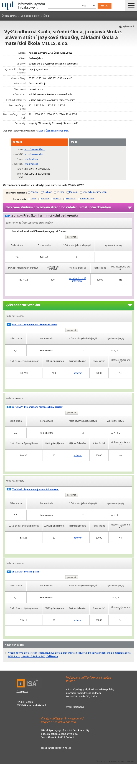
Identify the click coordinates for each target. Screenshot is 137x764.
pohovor (77, 372)
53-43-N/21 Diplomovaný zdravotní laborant (35, 489)
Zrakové (35, 191)
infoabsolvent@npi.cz (59, 747)
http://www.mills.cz (34, 149)
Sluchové (47, 191)
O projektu (22, 691)
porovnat (71, 236)
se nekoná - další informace (77, 279)
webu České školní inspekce (53, 130)
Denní (33, 198)
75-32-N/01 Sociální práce (25, 571)
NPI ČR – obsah (25, 701)
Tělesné (60, 191)
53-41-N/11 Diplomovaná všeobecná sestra (34, 324)
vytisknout (128, 26)
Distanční (70, 198)
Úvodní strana (9, 15)
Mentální (73, 191)
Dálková (57, 198)
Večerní (45, 198)
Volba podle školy (30, 15)
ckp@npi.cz (78, 706)
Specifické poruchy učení (95, 191)
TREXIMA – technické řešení (31, 705)
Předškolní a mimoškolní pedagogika (50, 215)
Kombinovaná (87, 198)
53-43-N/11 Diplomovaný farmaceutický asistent (37, 406)
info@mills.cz (31, 159)
